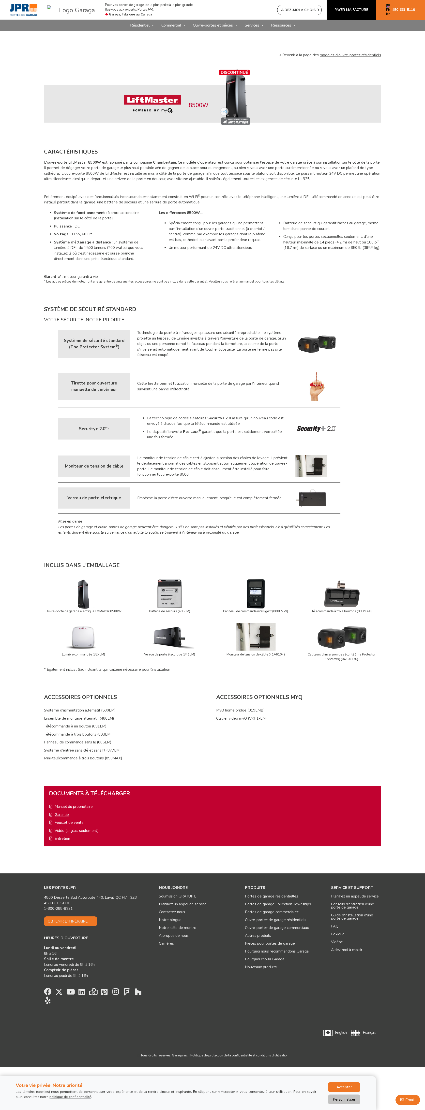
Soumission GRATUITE (177, 896)
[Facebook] (47, 993)
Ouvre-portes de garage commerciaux (277, 927)
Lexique (338, 934)
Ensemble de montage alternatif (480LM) (79, 718)
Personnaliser (344, 1099)
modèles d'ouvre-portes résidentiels (350, 55)
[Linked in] (81, 993)
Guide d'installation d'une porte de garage (352, 917)
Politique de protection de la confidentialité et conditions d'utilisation (239, 1055)
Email (410, 1100)
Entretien (62, 838)
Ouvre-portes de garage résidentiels (275, 919)
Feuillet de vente (69, 822)
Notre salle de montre (177, 927)
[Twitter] (59, 993)
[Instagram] (115, 993)
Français (369, 1032)
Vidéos (337, 941)
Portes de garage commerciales (272, 912)
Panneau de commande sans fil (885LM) (77, 742)
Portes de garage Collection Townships (278, 904)
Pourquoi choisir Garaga (264, 959)
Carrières (166, 943)
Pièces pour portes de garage (270, 943)
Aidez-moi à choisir (346, 949)
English (341, 1032)
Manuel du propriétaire (74, 806)
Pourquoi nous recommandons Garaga (277, 951)
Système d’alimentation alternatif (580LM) (80, 710)
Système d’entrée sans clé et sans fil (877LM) (82, 750)
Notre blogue (170, 919)
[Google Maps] (93, 993)
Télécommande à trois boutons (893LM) (78, 734)
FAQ (334, 926)
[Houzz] (138, 993)
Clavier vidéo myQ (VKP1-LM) (241, 718)
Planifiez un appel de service (183, 904)
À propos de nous (174, 935)
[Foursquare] (127, 993)
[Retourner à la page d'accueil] (23, 10)
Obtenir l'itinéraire (68, 921)
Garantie (62, 814)
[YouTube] (70, 993)
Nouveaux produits (261, 967)
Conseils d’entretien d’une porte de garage (352, 906)
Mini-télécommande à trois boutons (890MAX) (83, 758)
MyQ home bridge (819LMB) (240, 710)
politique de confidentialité (70, 1097)
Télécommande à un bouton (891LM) (75, 726)
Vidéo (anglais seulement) (77, 830)
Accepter (344, 1087)
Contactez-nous (172, 912)
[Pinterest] (104, 993)
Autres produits (258, 935)
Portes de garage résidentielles (271, 896)
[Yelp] (47, 1001)
